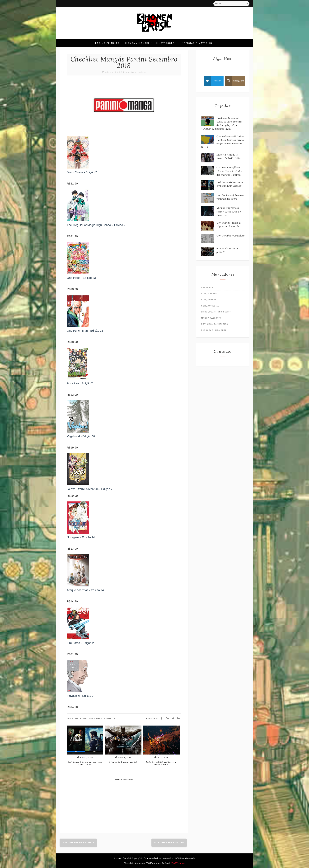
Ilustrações (165, 43)
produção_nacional (214, 330)
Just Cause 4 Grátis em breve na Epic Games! (85, 763)
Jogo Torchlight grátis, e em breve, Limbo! (161, 763)
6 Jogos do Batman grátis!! (123, 762)
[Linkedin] (178, 718)
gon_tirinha (209, 300)
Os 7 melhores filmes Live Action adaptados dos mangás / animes (229, 171)
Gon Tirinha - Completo (230, 235)
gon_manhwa (209, 293)
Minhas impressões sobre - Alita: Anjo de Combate (228, 211)
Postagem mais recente (78, 842)
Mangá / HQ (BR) (137, 43)
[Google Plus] (167, 718)
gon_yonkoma (210, 306)
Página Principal (108, 43)
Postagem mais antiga (169, 842)
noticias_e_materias (136, 72)
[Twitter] (172, 718)
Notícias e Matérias (197, 43)
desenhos (207, 287)
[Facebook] (161, 718)
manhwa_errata (211, 318)
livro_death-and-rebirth (216, 312)
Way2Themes (178, 863)
